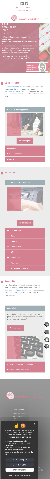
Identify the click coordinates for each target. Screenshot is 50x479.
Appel (47, 324)
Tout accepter (20, 460)
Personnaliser (19, 470)
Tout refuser (20, 465)
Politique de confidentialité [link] (19, 475)
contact (47, 332)
